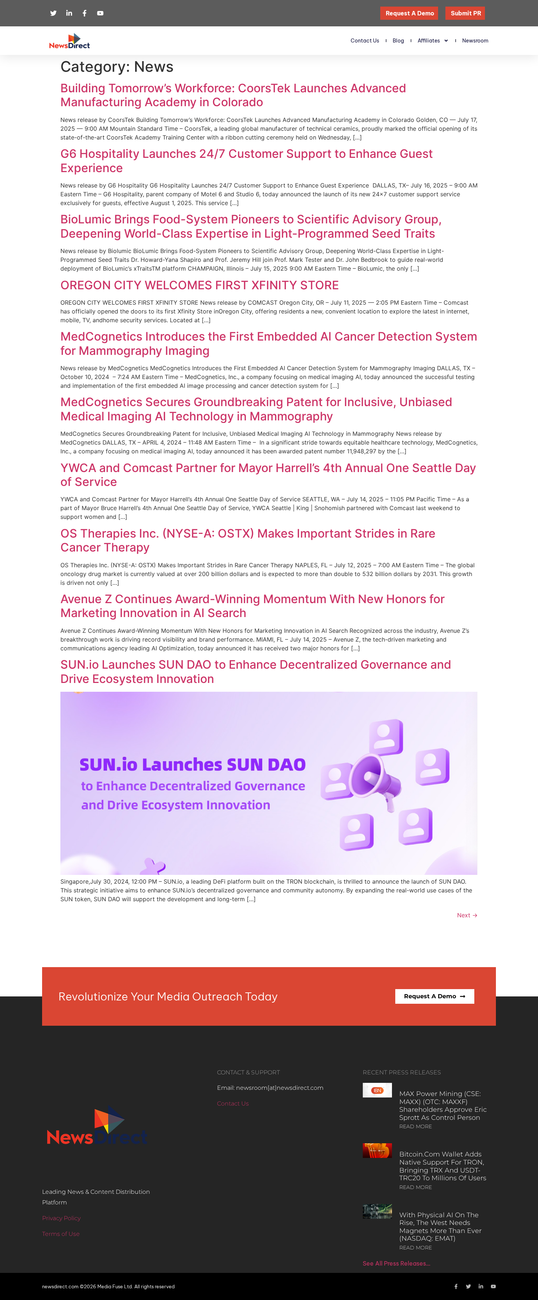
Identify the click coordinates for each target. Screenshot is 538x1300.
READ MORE (415, 1126)
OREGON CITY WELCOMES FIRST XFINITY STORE (199, 285)
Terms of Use (61, 1233)
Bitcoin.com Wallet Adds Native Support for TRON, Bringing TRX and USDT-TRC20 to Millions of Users (442, 1166)
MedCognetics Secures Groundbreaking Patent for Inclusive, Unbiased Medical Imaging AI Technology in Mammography (256, 409)
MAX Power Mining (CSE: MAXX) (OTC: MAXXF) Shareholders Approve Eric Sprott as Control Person (443, 1106)
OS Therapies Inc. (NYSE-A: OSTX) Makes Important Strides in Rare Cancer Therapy (248, 540)
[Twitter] (468, 1286)
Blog (398, 40)
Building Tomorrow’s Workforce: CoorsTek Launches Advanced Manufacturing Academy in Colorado (233, 95)
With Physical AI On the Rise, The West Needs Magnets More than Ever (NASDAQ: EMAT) (440, 1227)
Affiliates (429, 40)
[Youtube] (493, 1286)
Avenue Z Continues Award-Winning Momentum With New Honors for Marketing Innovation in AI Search (252, 606)
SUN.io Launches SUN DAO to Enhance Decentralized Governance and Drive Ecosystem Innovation (255, 671)
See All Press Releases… (396, 1263)
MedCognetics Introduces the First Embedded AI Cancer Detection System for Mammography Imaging (268, 343)
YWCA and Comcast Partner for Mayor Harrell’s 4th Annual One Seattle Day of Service (268, 475)
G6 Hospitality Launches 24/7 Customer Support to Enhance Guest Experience (246, 160)
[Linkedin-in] (480, 1286)
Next (467, 915)
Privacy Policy (61, 1218)
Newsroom (475, 40)
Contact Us (365, 40)
